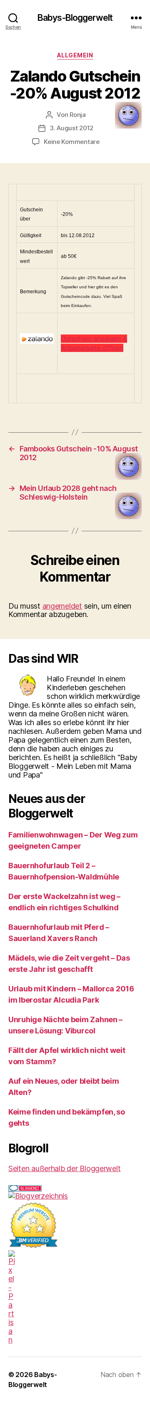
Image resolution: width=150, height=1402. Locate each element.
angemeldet (62, 606)
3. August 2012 (71, 128)
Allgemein (75, 55)
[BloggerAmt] (75, 1195)
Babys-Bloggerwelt (75, 17)
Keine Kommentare (72, 142)
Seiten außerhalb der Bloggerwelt (64, 1168)
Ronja (78, 115)
